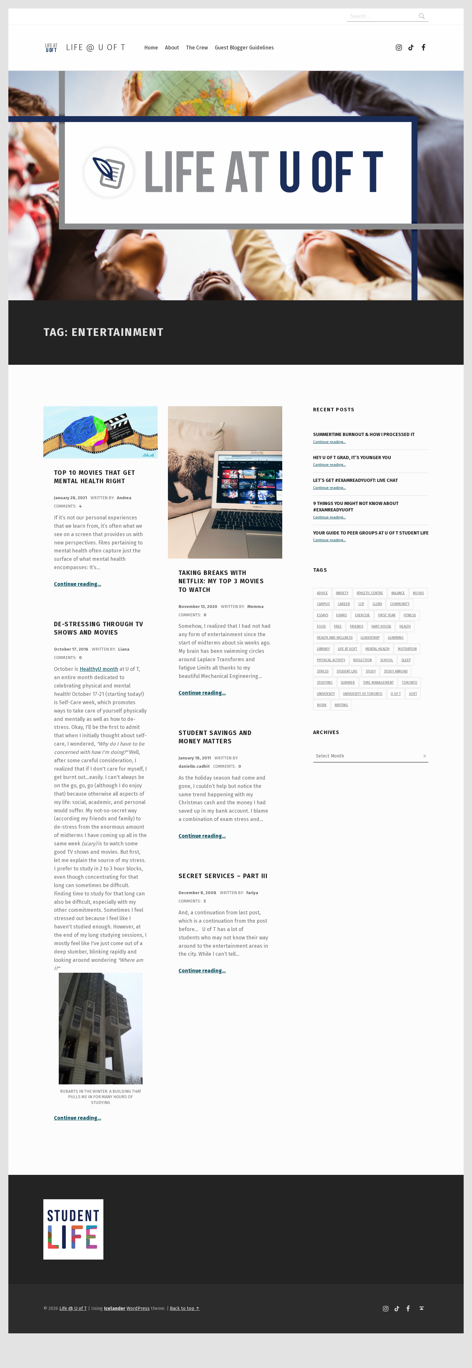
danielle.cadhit (195, 766)
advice (322, 593)
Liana (123, 649)
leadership (370, 638)
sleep (406, 660)
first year (387, 615)
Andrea (124, 497)
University (326, 694)
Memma (255, 606)
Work (322, 705)
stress (322, 671)
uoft (413, 694)
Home (151, 48)
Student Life (347, 671)
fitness (410, 615)
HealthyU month (99, 669)
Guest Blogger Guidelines (244, 48)
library (323, 649)
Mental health (377, 649)
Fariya (252, 892)
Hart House (381, 626)
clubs (377, 604)
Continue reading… (77, 584)
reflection (362, 660)
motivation (407, 649)
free (338, 626)
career (344, 604)
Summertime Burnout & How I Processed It (364, 434)
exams (341, 615)
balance (398, 593)
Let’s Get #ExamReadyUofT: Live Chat (355, 480)
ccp (361, 604)
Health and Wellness (335, 638)
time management (378, 682)
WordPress (138, 1308)
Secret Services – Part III (223, 876)
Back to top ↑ (185, 1308)
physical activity (331, 660)
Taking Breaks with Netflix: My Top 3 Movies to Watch (221, 581)
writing (341, 705)
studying (325, 682)
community (399, 604)
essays (322, 615)
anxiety (342, 593)
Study (371, 671)
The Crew (197, 48)
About (172, 48)
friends (356, 626)
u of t (396, 694)
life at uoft (347, 649)
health (405, 626)
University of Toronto (362, 694)
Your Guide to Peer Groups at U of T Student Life (371, 533)
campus (323, 604)
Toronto (409, 682)
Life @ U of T (96, 47)
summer (348, 682)
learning (396, 638)
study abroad (396, 671)
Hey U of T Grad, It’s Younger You (352, 457)
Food (321, 626)
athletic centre (370, 593)
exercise (362, 615)
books (418, 593)
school (386, 660)
